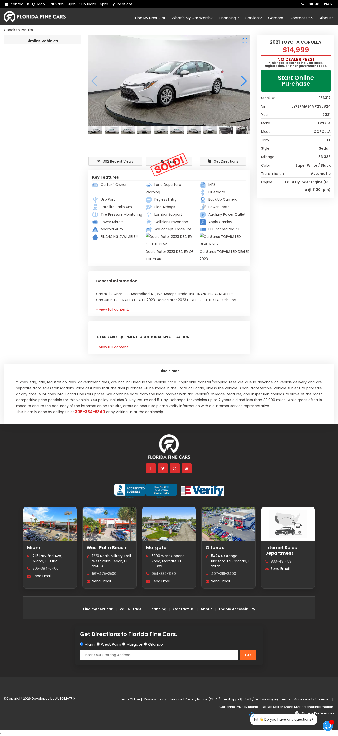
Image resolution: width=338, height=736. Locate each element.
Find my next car (150, 17)
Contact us (183, 609)
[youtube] (187, 468)
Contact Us (300, 17)
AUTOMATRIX (64, 698)
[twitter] (163, 468)
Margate (156, 547)
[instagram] (175, 468)
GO (248, 654)
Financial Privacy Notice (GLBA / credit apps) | (206, 699)
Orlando (215, 547)
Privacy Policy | (156, 699)
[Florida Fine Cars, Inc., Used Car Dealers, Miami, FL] (145, 491)
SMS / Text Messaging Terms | (268, 699)
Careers (275, 17)
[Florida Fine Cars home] (169, 448)
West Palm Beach (106, 547)
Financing (227, 17)
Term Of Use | (131, 699)
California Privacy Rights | (239, 706)
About (325, 17)
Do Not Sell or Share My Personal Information (297, 706)
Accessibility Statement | (313, 699)
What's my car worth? (192, 17)
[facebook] (151, 468)
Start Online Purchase (296, 81)
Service (252, 17)
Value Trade (131, 609)
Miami (34, 547)
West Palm (111, 644)
